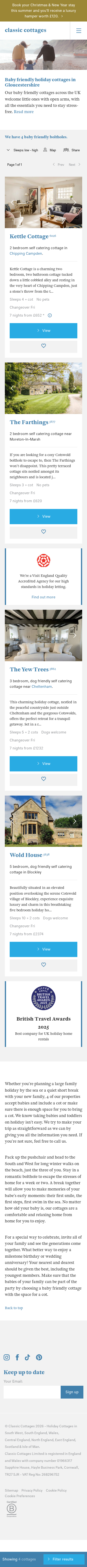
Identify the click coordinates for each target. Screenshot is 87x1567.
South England (35, 1433)
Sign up (72, 1392)
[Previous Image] (13, 202)
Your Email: (13, 1381)
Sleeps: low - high (25, 150)
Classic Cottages (21, 1426)
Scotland (12, 1447)
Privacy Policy (32, 1490)
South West (14, 1433)
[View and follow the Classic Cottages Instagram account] (7, 1359)
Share (76, 150)
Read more (24, 111)
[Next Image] (73, 202)
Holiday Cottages (60, 1426)
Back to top (14, 1308)
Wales (53, 1433)
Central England (17, 1440)
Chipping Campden (26, 253)
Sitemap (11, 1490)
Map (53, 150)
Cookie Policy (56, 1490)
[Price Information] (50, 315)
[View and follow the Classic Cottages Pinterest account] (39, 1359)
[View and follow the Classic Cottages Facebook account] (17, 1359)
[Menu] (78, 31)
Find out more (43, 597)
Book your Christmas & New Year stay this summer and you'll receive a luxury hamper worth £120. (43, 10)
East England (65, 1440)
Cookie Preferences (20, 1496)
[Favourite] (43, 347)
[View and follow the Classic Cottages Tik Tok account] (27, 1359)
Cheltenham (42, 686)
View (46, 330)
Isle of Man (30, 1447)
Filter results (63, 1559)
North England (42, 1440)
